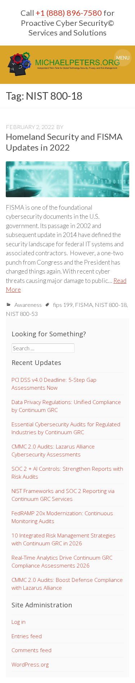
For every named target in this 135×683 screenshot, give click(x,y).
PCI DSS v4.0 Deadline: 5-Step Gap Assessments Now (54, 384)
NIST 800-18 (111, 304)
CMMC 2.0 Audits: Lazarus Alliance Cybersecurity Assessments (53, 450)
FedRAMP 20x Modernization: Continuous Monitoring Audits (62, 517)
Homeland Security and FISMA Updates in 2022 (64, 141)
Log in (19, 621)
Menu (123, 58)
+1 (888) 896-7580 (69, 13)
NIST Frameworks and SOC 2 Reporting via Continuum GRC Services (63, 495)
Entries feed (27, 636)
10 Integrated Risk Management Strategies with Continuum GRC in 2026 (64, 539)
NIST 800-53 (22, 313)
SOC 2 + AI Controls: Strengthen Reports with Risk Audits (67, 472)
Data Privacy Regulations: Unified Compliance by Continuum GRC (66, 406)
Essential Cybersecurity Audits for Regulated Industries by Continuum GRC (66, 428)
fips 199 (63, 304)
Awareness (28, 304)
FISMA (84, 304)
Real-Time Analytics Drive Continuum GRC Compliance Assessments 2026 (62, 561)
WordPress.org (30, 664)
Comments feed (31, 650)
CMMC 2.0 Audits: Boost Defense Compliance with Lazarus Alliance (67, 584)
